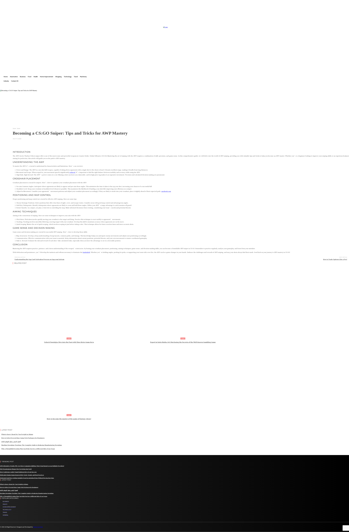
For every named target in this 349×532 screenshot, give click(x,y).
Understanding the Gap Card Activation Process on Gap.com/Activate (39, 259)
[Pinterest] (9, 529)
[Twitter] (13, 529)
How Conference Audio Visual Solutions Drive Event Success (18, 472)
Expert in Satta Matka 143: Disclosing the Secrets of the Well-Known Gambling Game (183, 342)
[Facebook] (1, 529)
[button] (2, 85)
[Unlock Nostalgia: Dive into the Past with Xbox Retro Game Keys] (69, 303)
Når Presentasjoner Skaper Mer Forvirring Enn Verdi (16, 469)
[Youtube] (18, 529)
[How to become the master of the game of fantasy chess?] (69, 379)
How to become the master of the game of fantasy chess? (69, 419)
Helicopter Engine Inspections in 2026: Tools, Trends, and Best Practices (22, 475)
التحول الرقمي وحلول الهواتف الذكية (11, 441)
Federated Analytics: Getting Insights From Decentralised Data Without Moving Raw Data (27, 478)
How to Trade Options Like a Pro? (335, 259)
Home (14, 128)
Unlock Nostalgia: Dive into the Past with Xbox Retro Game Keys (69, 342)
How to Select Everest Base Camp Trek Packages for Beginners (23, 438)
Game (18, 128)
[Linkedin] (5, 529)
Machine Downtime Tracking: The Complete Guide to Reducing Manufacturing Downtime (31, 445)
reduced (72, 172)
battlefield (86, 252)
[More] (70, 143)
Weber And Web (38, 527)
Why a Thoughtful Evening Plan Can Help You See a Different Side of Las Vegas (28, 449)
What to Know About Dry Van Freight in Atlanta (17, 434)
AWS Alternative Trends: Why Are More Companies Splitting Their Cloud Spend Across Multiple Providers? (32, 466)
